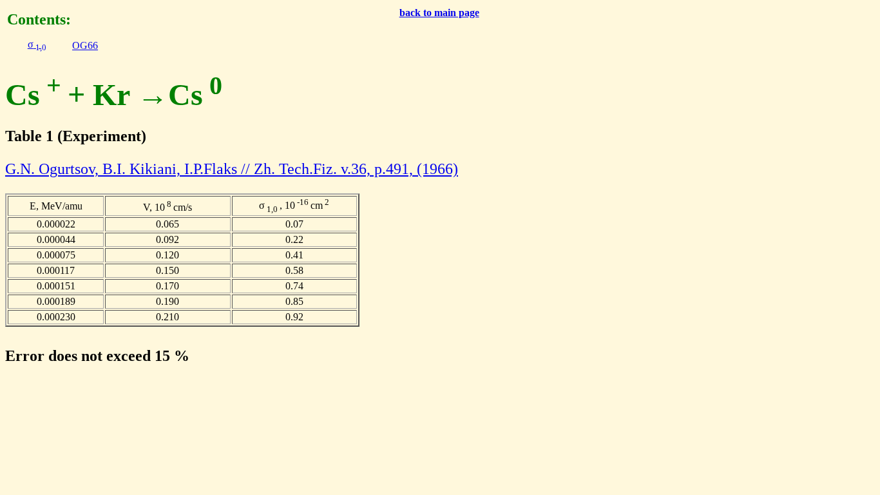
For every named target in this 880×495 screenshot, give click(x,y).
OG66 (85, 45)
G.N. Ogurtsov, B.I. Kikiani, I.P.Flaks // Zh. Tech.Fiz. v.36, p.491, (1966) (231, 168)
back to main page (439, 12)
